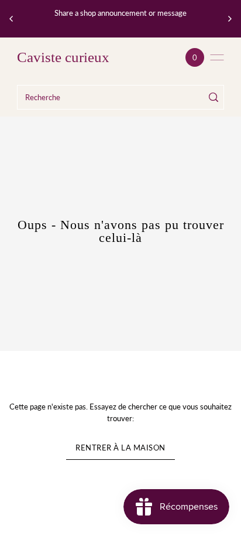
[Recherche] (213, 97)
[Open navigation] (217, 57)
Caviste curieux (63, 57)
